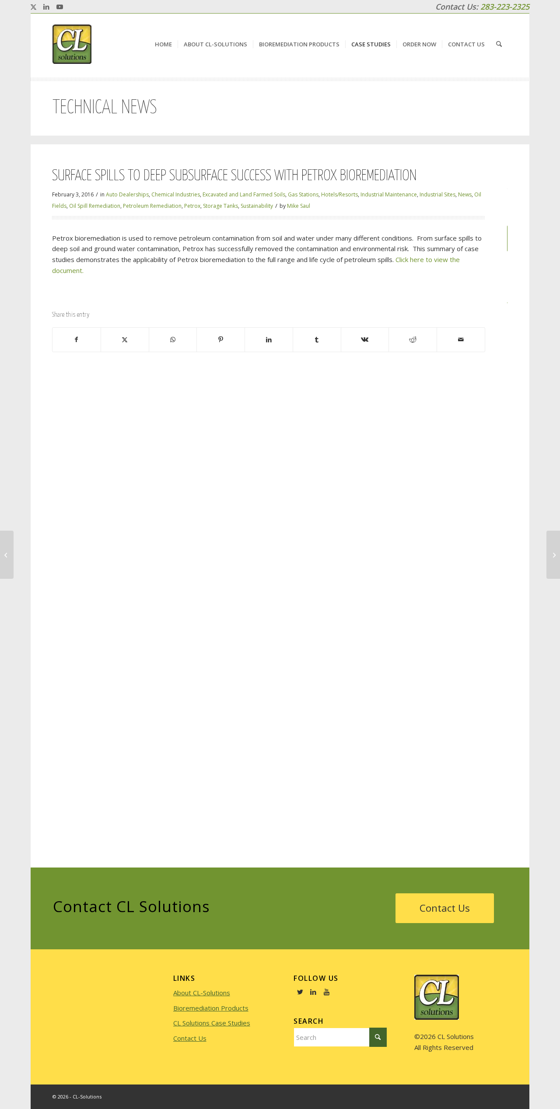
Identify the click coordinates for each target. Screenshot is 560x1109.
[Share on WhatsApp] (173, 340)
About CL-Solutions (201, 992)
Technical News (104, 108)
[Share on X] (125, 340)
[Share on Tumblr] (317, 340)
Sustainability (257, 206)
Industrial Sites (437, 194)
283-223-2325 (504, 6)
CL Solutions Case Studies (211, 1022)
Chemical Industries (175, 194)
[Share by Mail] (461, 340)
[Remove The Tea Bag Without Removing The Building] (7, 555)
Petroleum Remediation (152, 206)
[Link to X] (33, 6)
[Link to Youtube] (59, 6)
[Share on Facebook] (76, 340)
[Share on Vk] (365, 340)
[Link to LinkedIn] (46, 6)
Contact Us (189, 1038)
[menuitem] (163, 44)
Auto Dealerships (127, 194)
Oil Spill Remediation (94, 206)
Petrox (192, 206)
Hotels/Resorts (339, 194)
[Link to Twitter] (300, 991)
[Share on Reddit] (413, 340)
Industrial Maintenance (388, 194)
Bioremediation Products (210, 1008)
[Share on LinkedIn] (269, 340)
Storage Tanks (220, 206)
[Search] (499, 44)
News (465, 194)
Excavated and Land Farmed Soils (244, 194)
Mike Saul (298, 206)
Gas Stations (303, 194)
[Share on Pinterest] (221, 340)
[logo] (71, 44)
